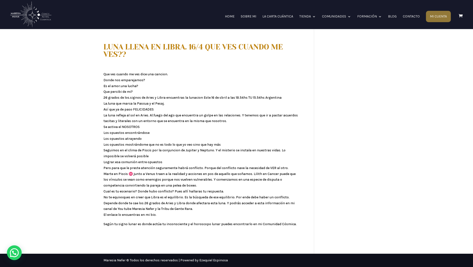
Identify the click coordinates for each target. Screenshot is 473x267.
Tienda (305, 16)
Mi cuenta (438, 16)
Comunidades (334, 16)
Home (230, 16)
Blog (392, 16)
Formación (367, 16)
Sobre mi (248, 16)
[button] (14, 252)
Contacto (411, 16)
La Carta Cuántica (277, 16)
